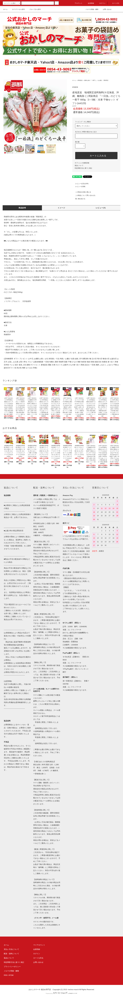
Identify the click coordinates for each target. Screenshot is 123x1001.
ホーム (5, 9)
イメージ (61, 208)
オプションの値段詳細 (82, 163)
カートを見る (38, 958)
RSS (5, 975)
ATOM (11, 975)
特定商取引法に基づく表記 (83, 168)
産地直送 (80, 80)
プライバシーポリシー (12, 967)
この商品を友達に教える (83, 192)
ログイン (102, 3)
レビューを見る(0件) (82, 183)
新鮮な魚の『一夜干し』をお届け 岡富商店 (96, 80)
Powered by (49, 993)
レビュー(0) (101, 208)
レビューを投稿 (80, 186)
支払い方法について (11, 949)
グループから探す (35, 9)
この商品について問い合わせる (85, 195)
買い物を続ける (80, 199)
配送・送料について (11, 954)
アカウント (79, 3)
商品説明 (22, 208)
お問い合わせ (107, 9)
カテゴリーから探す (18, 9)
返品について (79, 165)
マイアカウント (39, 945)
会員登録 (91, 3)
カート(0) (115, 3)
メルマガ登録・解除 (91, 9)
